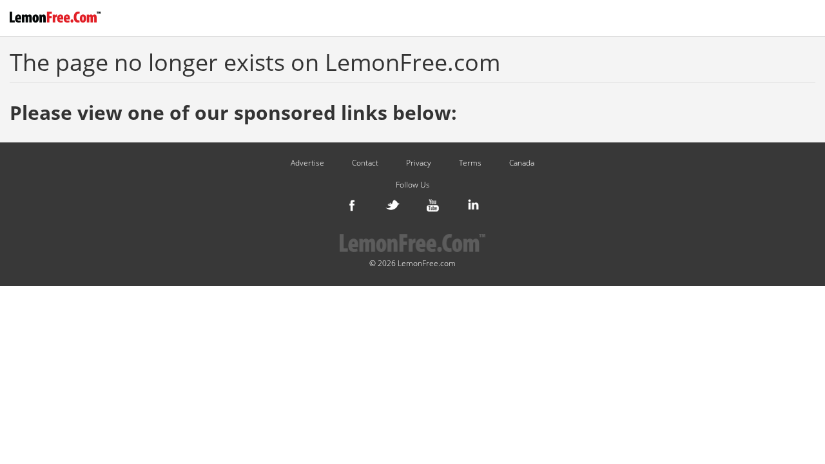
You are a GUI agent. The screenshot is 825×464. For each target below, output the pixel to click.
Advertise (307, 163)
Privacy (418, 163)
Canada (521, 163)
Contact (365, 163)
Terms (470, 163)
